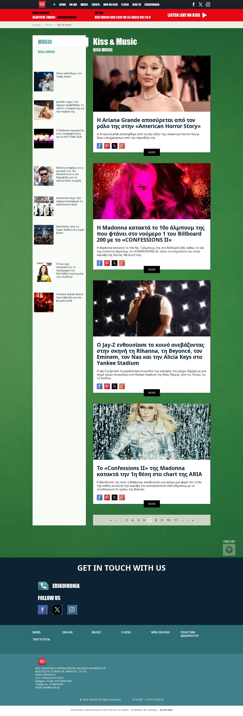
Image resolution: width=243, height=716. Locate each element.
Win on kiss (110, 4)
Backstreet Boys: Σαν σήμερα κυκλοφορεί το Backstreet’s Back (69, 201)
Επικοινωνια (66, 585)
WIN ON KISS (160, 632)
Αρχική (37, 24)
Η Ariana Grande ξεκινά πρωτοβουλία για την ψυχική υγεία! (69, 297)
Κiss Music (103, 49)
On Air (73, 4)
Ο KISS (126, 632)
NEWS (37, 632)
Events (96, 4)
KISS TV (136, 4)
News (62, 4)
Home (54, 4)
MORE (151, 152)
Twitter (200, 4)
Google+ (122, 146)
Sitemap (137, 699)
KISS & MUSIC (46, 52)
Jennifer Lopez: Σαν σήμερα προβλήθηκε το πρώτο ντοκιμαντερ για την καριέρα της (70, 106)
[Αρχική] (42, 4)
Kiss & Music (64, 24)
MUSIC (96, 632)
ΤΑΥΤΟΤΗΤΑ (41, 639)
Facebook (193, 4)
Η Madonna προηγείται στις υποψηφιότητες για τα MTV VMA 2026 (70, 133)
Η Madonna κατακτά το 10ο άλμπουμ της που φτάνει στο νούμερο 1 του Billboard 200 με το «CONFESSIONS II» (151, 233)
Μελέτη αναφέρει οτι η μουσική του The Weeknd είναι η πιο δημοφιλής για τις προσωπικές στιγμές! (69, 174)
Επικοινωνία (151, 4)
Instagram (207, 4)
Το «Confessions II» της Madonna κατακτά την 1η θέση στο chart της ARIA (149, 471)
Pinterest (107, 146)
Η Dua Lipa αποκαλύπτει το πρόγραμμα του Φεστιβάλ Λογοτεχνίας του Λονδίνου (70, 270)
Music (84, 4)
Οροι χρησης (155, 699)
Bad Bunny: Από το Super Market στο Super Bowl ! (70, 230)
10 (168, 520)
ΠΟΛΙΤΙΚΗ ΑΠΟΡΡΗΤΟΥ (190, 634)
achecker (166, 710)
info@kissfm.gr (51, 687)
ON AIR (67, 632)
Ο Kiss (125, 4)
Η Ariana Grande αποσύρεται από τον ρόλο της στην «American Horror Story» (149, 123)
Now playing (41, 13)
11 (176, 520)
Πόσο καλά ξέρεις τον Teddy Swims (69, 75)
